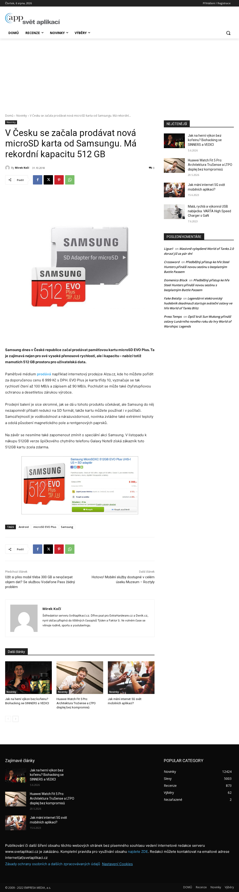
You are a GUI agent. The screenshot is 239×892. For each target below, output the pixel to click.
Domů (9, 116)
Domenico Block (175, 280)
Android (24, 527)
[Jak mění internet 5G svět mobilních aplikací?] (131, 677)
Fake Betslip (172, 298)
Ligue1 (168, 249)
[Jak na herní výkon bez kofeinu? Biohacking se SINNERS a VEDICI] (28, 677)
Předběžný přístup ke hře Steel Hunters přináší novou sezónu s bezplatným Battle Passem (196, 267)
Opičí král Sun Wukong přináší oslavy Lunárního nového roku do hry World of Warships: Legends (197, 321)
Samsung (67, 527)
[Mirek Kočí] (8, 167)
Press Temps (173, 316)
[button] (228, 32)
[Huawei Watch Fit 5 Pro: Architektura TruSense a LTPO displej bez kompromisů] (79, 677)
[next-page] (15, 719)
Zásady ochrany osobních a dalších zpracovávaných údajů (52, 864)
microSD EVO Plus (44, 527)
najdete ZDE (138, 851)
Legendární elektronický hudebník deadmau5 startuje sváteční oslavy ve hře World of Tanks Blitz (198, 303)
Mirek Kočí (22, 167)
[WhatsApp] (69, 180)
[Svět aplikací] (32, 19)
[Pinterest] (59, 180)
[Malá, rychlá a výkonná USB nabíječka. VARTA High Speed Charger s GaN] (174, 211)
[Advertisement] (119, 73)
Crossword (171, 262)
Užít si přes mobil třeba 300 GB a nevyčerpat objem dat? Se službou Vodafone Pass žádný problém (40, 582)
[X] (48, 180)
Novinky (21, 116)
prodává (44, 374)
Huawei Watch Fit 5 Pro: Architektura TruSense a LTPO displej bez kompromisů (76, 703)
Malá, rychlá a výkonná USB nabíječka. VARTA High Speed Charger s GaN (209, 211)
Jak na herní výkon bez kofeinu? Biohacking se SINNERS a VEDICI (205, 140)
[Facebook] (37, 180)
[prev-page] (8, 719)
